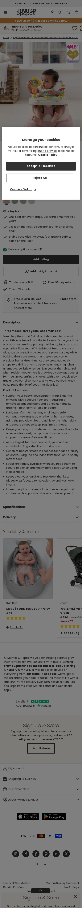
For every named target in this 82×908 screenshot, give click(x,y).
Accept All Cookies (41, 166)
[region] (41, 163)
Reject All (40, 178)
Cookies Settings (23, 189)
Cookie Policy (47, 155)
